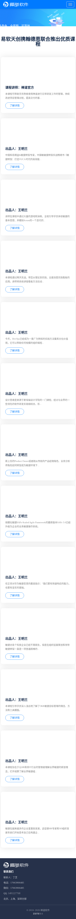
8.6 (38, 913)
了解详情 (15, 105)
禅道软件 (45, 910)
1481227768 (14, 893)
